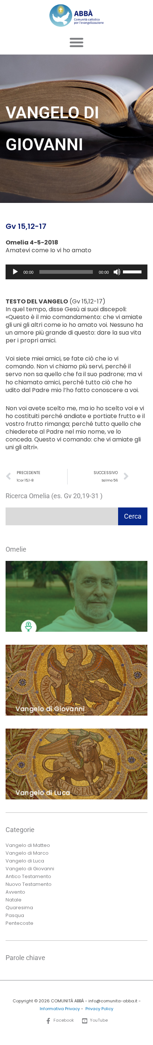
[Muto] (117, 272)
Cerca (132, 516)
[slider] (133, 271)
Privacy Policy (99, 1009)
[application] (76, 271)
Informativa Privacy (60, 1009)
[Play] (15, 272)
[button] (76, 42)
